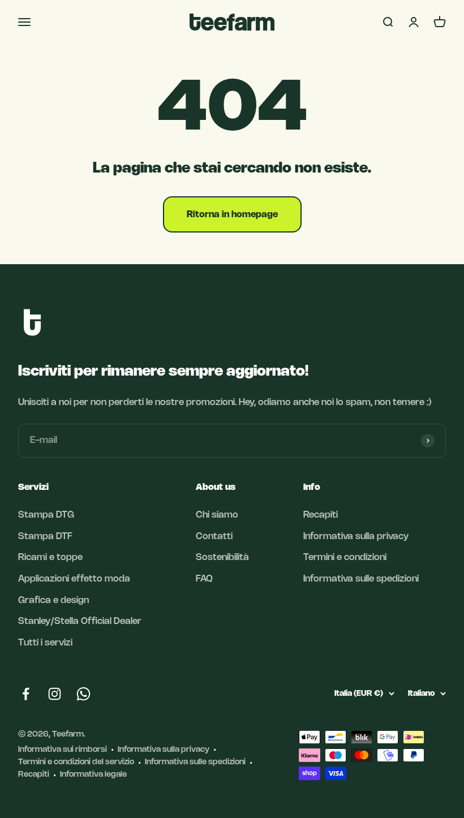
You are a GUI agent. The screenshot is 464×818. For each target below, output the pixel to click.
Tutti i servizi (45, 643)
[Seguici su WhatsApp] (83, 693)
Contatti (214, 536)
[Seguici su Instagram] (54, 693)
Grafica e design (53, 600)
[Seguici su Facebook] (25, 693)
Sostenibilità (222, 557)
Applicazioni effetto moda (74, 579)
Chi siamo (217, 515)
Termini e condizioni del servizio (76, 762)
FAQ (204, 579)
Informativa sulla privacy (356, 536)
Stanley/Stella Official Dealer (79, 621)
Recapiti (320, 515)
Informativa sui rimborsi (62, 750)
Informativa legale (93, 774)
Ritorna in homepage (232, 214)
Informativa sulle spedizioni (361, 579)
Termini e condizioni (344, 557)
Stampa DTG (46, 515)
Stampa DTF (45, 536)
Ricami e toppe (50, 557)
